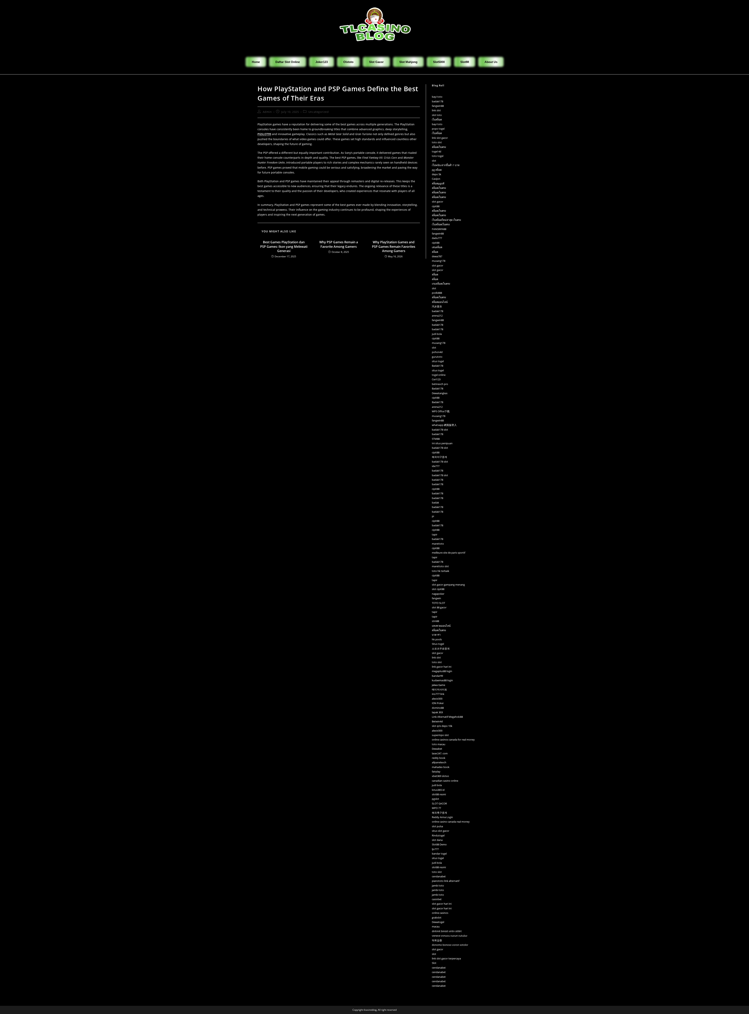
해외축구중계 (439, 812)
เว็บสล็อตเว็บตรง (441, 224)
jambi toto (438, 885)
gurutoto (437, 356)
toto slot (437, 142)
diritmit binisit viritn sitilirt (447, 931)
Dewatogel (438, 922)
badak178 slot (440, 429)
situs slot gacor (440, 831)
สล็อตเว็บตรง (439, 147)
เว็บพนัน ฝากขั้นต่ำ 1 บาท (446, 165)
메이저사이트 (439, 689)
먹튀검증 (437, 940)
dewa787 (437, 256)
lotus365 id (438, 790)
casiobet (437, 899)
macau (436, 926)
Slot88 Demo (439, 844)
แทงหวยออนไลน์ (441, 625)
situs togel (438, 361)
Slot (434, 963)
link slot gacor (440, 138)
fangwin (436, 598)
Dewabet (437, 748)
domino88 (438, 708)
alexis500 (437, 698)
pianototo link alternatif (445, 881)
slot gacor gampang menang (448, 584)
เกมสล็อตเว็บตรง (441, 283)
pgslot (435, 799)
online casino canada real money (451, 821)
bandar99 (437, 676)
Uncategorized (318, 112)
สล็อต (435, 252)
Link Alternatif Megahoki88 (447, 716)
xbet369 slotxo (440, 776)
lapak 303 (437, 712)
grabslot (436, 917)
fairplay (436, 771)
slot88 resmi (439, 794)
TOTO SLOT (438, 603)
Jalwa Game (438, 685)
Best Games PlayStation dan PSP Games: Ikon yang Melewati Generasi (283, 246)
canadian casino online (445, 780)
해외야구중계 (439, 457)
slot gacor (437, 201)
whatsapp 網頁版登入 (444, 425)
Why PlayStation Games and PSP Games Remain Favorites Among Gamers (393, 246)
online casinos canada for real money (453, 739)
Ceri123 (436, 379)
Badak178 (437, 365)
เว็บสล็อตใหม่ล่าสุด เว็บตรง (446, 220)
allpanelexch (439, 762)
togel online (438, 375)
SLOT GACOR (439, 803)
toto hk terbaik (440, 571)
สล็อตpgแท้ (438, 183)
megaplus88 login (442, 671)
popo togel (438, 128)
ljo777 (435, 849)
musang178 (438, 261)
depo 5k (436, 174)
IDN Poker (438, 703)
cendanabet (439, 876)
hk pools (437, 639)
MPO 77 (436, 808)
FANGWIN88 (439, 229)
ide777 (435, 466)
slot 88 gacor (439, 607)
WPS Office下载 (441, 411)
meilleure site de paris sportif (448, 552)
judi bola (437, 334)
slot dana (437, 840)
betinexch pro (440, 384)
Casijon (436, 179)
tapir (434, 534)
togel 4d (436, 151)
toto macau (438, 744)
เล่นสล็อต (437, 247)
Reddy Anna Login (442, 817)
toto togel (437, 156)
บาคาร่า (436, 634)
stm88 (435, 621)
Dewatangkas (439, 393)
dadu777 (437, 238)
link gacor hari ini (441, 666)
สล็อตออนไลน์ (440, 302)
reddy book (438, 758)
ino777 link (438, 694)
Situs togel (438, 644)
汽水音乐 (437, 306)
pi (433, 516)
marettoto (438, 543)
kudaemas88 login (442, 680)
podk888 (437, 293)
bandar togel (439, 853)
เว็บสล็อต (437, 119)
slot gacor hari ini (442, 903)
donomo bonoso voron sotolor (450, 945)
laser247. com (440, 753)
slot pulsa (437, 826)
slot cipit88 (438, 589)
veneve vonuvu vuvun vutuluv (449, 935)
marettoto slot (440, 566)
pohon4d (437, 352)
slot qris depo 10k (442, 726)
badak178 (437, 101)
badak (435, 502)
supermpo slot (440, 735)
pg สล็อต (437, 170)
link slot (436, 110)
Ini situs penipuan (442, 443)
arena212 (437, 315)
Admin (267, 112)
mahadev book (440, 767)
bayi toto (437, 96)
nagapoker (438, 593)
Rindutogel (438, 835)
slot (434, 160)
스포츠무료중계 (441, 648)
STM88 (436, 439)
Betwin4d (437, 721)
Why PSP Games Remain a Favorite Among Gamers (338, 244)
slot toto (437, 115)
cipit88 (435, 206)
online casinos (440, 913)
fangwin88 (438, 106)
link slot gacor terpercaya (446, 958)
